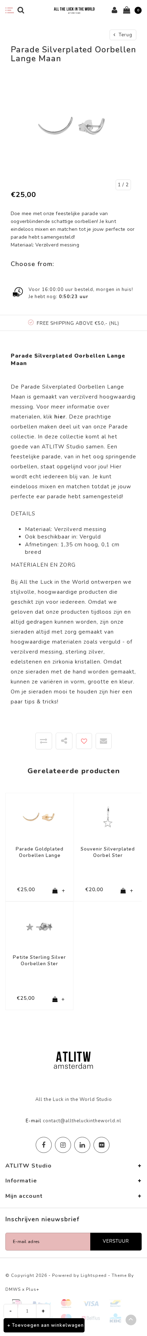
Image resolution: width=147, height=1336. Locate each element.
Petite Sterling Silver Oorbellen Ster (39, 960)
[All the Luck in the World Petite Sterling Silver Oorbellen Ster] (39, 925)
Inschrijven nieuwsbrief (42, 1219)
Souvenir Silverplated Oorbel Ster (108, 852)
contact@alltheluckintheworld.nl (82, 1121)
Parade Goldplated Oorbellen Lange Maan (40, 852)
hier (115, 691)
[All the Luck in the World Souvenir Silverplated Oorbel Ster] (108, 816)
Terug (124, 35)
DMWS (13, 1289)
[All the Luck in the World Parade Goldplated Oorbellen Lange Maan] (40, 816)
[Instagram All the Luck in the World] (63, 1145)
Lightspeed (94, 1275)
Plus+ (32, 1289)
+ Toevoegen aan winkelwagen (45, 1325)
